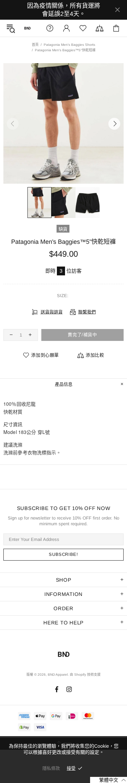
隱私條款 (51, 768)
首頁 (35, 45)
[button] (108, 780)
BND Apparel (27, 28)
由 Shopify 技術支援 (85, 674)
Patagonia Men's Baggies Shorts (69, 45)
